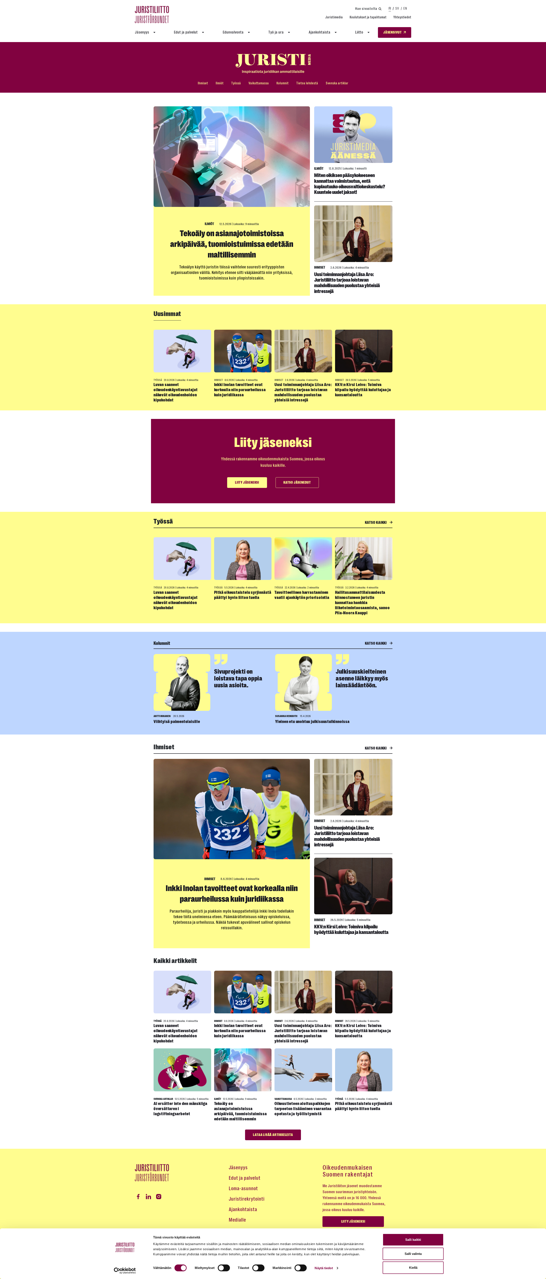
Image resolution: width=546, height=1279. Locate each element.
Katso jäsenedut (297, 482)
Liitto (359, 32)
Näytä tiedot (324, 1268)
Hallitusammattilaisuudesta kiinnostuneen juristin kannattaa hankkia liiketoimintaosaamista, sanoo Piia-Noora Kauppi (362, 602)
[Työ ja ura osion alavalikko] (289, 32)
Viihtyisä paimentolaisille (177, 721)
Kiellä (413, 1267)
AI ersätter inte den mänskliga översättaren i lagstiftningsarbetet (180, 1108)
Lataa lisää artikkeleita (273, 1135)
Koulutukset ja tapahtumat (368, 17)
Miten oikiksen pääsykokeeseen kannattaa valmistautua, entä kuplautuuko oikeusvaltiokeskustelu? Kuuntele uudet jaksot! (349, 183)
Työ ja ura (276, 32)
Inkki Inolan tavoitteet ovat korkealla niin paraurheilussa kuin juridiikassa (240, 389)
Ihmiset (203, 83)
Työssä (236, 83)
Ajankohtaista (319, 32)
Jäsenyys (142, 32)
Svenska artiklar (337, 83)
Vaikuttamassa (258, 83)
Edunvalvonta (233, 32)
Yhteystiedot (402, 17)
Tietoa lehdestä (307, 83)
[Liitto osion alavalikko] (368, 32)
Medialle (237, 1220)
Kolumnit (282, 83)
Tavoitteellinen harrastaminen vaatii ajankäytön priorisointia (301, 595)
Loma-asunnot (243, 1188)
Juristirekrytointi (246, 1199)
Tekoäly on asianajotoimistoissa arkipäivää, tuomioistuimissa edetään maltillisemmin (231, 244)
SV (397, 8)
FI (390, 8)
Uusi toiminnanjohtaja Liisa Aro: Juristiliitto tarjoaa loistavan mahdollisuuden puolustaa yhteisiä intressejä (347, 282)
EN (405, 8)
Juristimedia (334, 17)
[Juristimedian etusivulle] (273, 63)
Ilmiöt (220, 83)
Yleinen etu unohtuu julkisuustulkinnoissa (312, 721)
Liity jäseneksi (247, 482)
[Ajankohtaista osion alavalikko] (335, 32)
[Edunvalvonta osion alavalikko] (248, 32)
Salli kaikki (413, 1239)
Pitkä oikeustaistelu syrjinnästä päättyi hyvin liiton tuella (243, 595)
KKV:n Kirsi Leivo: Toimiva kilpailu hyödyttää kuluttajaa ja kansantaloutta (363, 389)
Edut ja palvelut (186, 32)
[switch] (224, 1267)
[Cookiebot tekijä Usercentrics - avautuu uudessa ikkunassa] (125, 1270)
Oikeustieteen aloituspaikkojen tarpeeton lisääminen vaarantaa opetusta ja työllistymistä (302, 1108)
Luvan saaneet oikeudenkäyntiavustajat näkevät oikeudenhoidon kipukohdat (175, 392)
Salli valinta (413, 1254)
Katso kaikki (376, 522)
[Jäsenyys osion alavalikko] (154, 32)
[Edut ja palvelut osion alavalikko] (203, 32)
